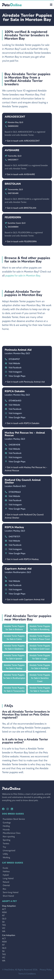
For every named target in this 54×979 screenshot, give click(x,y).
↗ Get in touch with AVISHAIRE (20, 174)
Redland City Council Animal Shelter (23, 481)
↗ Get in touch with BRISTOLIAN (20, 208)
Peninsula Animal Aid (18, 350)
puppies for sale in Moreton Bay (22, 275)
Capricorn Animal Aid (18, 568)
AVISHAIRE (12, 150)
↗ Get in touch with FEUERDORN (21, 241)
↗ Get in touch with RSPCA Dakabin (22, 423)
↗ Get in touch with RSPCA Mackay (22, 559)
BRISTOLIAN (13, 184)
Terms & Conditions (27, 973)
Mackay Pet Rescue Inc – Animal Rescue (25, 434)
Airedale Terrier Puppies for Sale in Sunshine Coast (39, 678)
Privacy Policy (46, 969)
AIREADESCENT (15, 116)
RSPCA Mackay (14, 527)
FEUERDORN (13, 217)
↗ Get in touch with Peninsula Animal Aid (25, 381)
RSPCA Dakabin (15, 391)
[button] (51, 4)
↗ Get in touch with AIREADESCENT (22, 140)
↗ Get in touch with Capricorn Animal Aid (24, 599)
